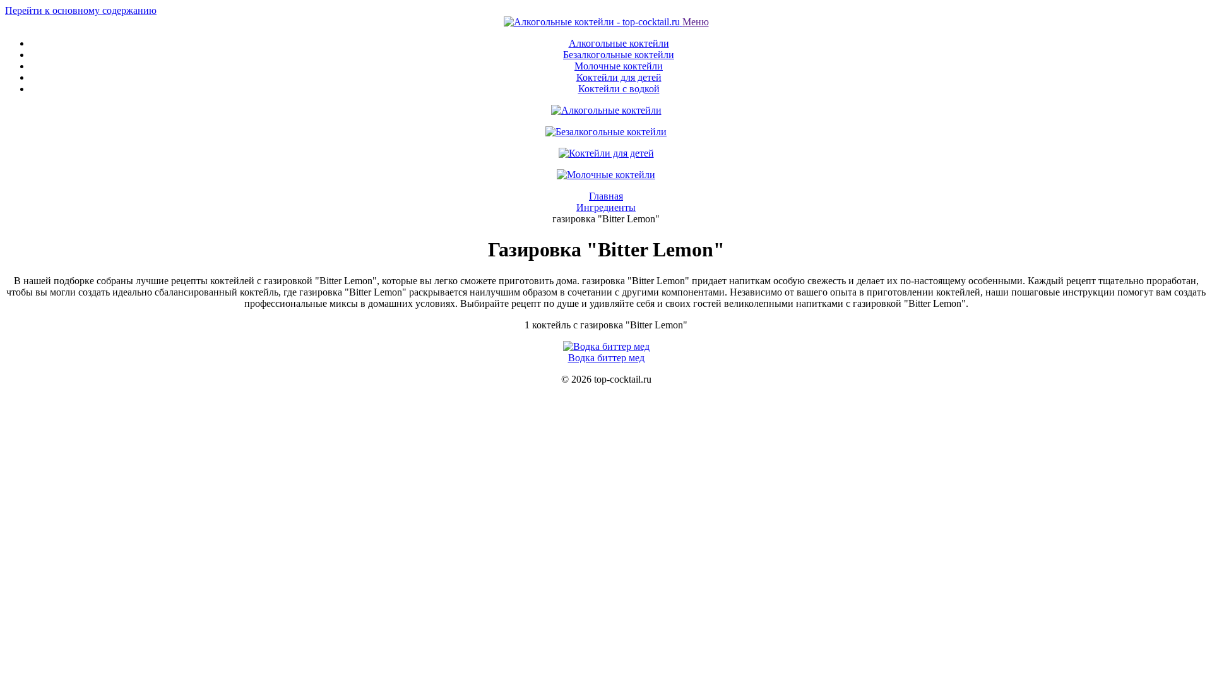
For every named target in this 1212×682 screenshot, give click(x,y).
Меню (695, 21)
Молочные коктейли (618, 66)
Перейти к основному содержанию (81, 10)
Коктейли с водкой (619, 88)
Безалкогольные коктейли (618, 54)
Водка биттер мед (606, 357)
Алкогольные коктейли (619, 43)
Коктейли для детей (619, 77)
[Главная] (593, 21)
